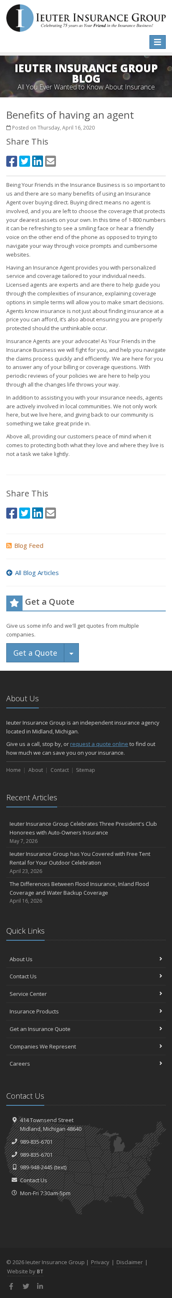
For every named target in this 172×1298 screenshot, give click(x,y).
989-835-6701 (36, 1141)
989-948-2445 (36, 1167)
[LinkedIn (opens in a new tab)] (37, 161)
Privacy (100, 1262)
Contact (60, 770)
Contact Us (23, 976)
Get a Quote (35, 653)
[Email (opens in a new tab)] (50, 161)
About (35, 770)
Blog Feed (28, 545)
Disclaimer (129, 1262)
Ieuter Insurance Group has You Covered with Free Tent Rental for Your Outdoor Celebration (80, 862)
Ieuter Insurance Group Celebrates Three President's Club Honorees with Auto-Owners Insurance (83, 832)
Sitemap (85, 770)
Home (13, 770)
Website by (25, 1271)
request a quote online (99, 744)
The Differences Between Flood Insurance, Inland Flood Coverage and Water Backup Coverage (79, 892)
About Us (21, 959)
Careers (20, 1063)
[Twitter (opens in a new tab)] (24, 161)
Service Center (28, 994)
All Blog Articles (37, 572)
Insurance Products (34, 1011)
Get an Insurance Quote (40, 1029)
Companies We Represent (43, 1046)
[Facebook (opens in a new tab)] (11, 161)
